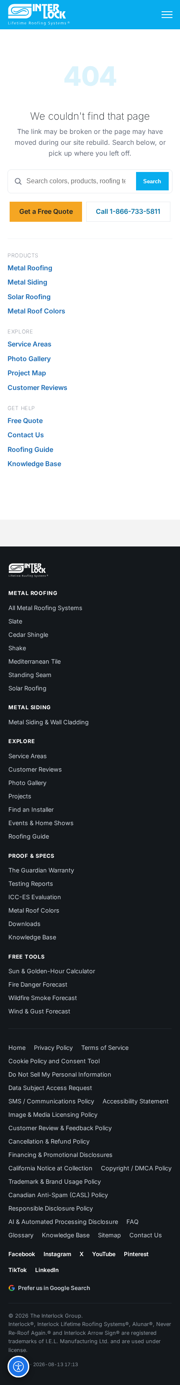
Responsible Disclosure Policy (50, 1208)
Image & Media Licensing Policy (53, 1114)
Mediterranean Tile (34, 661)
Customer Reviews (37, 387)
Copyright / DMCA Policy (136, 1168)
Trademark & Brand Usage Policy (54, 1181)
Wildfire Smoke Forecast (42, 997)
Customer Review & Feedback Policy (60, 1127)
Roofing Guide (30, 449)
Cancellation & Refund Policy (49, 1141)
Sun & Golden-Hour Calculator (51, 971)
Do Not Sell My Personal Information (59, 1074)
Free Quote (25, 420)
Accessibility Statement (136, 1101)
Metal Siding (27, 282)
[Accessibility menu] (18, 1366)
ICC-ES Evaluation (34, 896)
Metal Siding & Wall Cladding (48, 722)
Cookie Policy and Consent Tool (54, 1060)
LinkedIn (47, 1270)
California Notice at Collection (50, 1168)
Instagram (57, 1254)
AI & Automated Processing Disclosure (63, 1221)
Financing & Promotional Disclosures (60, 1154)
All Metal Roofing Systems (45, 607)
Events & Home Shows (41, 822)
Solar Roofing (29, 296)
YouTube (104, 1254)
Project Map (27, 373)
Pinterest (136, 1254)
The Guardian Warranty (41, 870)
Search (152, 181)
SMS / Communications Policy (51, 1101)
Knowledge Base (34, 463)
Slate (15, 621)
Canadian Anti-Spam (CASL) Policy (58, 1194)
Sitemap (109, 1235)
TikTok (17, 1270)
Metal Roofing (30, 268)
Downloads (24, 923)
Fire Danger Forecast (37, 984)
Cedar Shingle (28, 634)
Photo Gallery (29, 358)
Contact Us (26, 435)
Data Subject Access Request (50, 1087)
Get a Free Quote (46, 211)
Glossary (20, 1235)
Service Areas (29, 344)
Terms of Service (105, 1047)
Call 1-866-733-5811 (128, 211)
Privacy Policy (53, 1047)
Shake (17, 647)
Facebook (21, 1254)
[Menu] (167, 14)
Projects (19, 796)
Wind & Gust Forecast (39, 1011)
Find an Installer (31, 809)
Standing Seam (29, 674)
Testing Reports (30, 883)
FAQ (132, 1221)
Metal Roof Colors (36, 311)
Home (17, 1047)
